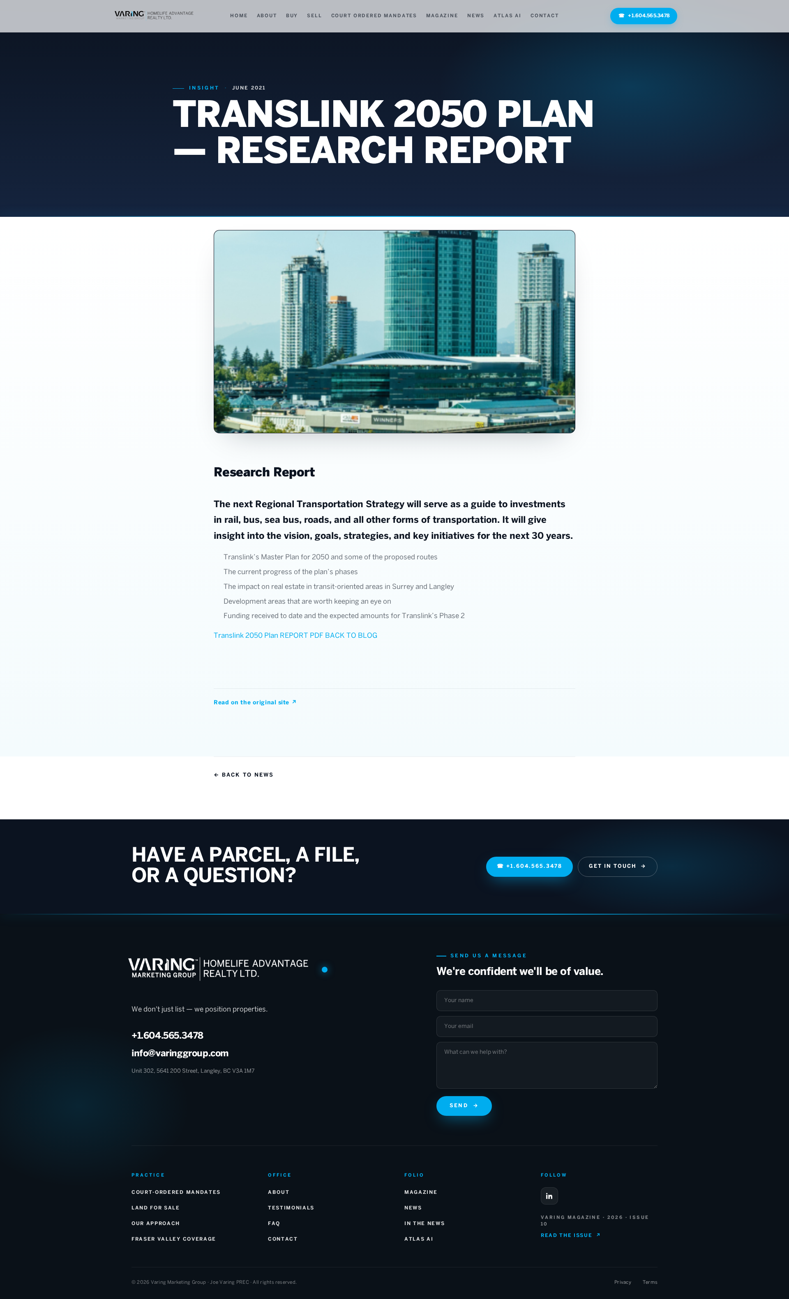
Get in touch (617, 866)
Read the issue (571, 1235)
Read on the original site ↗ (255, 703)
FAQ (274, 1223)
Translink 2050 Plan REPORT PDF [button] (269, 635)
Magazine (442, 16)
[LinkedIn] (549, 1196)
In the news (424, 1223)
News (475, 16)
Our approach (156, 1223)
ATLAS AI (507, 16)
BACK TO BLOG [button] (351, 635)
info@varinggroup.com (180, 1054)
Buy (292, 16)
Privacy (622, 1282)
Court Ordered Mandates (374, 16)
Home (238, 16)
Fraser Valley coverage (174, 1239)
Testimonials (291, 1208)
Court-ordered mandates (176, 1192)
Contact (545, 16)
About (267, 16)
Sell (314, 16)
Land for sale (156, 1208)
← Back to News (244, 775)
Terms (650, 1282)
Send (464, 1106)
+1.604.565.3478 (644, 16)
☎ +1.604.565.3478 (529, 866)
